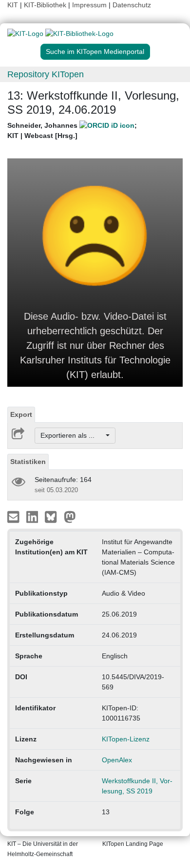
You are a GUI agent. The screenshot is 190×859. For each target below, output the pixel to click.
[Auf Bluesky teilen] (53, 516)
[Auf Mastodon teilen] (70, 516)
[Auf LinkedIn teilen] (33, 516)
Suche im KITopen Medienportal (95, 51)
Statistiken (28, 461)
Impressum (89, 5)
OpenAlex (117, 760)
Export (21, 414)
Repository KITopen (45, 74)
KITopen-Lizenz (126, 739)
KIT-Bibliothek (46, 5)
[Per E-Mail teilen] (14, 516)
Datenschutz (132, 5)
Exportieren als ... (72, 435)
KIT (12, 5)
